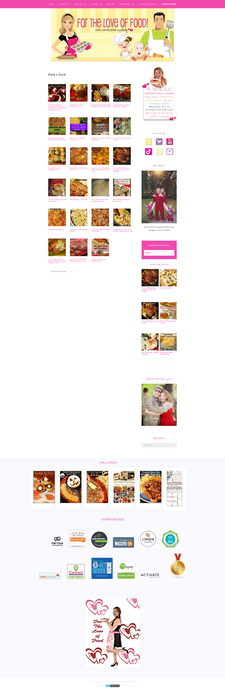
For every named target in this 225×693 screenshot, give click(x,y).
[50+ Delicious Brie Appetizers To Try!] (124, 504)
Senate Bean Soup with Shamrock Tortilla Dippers (57, 139)
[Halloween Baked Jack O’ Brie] (71, 504)
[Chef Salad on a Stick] (168, 286)
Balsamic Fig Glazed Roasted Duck (77, 106)
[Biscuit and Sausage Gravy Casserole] (168, 319)
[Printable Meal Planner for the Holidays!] (174, 507)
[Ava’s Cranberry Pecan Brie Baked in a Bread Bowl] (151, 504)
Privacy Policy (129, 681)
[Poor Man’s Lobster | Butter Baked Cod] (150, 350)
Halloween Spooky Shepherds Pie (54, 169)
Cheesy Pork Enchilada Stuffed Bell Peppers (121, 106)
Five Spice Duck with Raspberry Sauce (99, 260)
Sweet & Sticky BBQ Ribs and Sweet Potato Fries (78, 260)
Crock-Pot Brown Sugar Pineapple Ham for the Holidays (121, 169)
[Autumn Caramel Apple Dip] (97, 504)
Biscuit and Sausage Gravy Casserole (167, 322)
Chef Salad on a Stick (166, 288)
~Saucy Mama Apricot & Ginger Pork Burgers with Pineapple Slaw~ (57, 261)
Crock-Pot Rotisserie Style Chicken (150, 322)
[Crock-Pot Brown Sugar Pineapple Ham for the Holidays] (150, 286)
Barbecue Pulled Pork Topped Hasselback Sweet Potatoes (101, 106)
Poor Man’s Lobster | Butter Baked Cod (150, 353)
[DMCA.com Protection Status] (112, 688)
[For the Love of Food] (112, 61)
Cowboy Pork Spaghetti (56, 229)
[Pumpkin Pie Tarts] (44, 504)
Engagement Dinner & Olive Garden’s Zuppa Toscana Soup (122, 230)
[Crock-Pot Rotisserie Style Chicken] (150, 319)
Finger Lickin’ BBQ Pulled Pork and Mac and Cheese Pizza (101, 169)
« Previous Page (58, 271)
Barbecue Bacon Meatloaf (78, 199)
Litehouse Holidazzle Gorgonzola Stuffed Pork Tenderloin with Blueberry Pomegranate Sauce (57, 107)
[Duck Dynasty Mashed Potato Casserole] (168, 350)
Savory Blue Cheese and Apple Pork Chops (100, 200)
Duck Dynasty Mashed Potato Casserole (166, 353)
